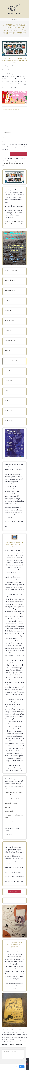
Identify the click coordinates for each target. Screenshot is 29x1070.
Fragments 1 (8, 400)
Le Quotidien (14, 360)
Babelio (7, 215)
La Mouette (8, 330)
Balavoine (7, 370)
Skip (16, 1066)
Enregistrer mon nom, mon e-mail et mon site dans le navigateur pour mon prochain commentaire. (14, 146)
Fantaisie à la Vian (10, 340)
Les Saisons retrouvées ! (11, 822)
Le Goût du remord (10, 280)
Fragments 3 (8, 420)
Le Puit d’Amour (10, 320)
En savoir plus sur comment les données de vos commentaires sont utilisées (14, 163)
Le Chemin (8, 350)
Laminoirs (8, 310)
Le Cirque (7, 807)
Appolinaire (8, 380)
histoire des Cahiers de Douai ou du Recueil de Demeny (14, 544)
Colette (7, 390)
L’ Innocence (8, 300)
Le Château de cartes (11, 290)
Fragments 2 (8, 410)
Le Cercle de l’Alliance (11, 803)
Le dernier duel (9, 811)
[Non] (27, 1064)
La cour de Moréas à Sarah (12, 799)
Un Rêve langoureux (11, 270)
